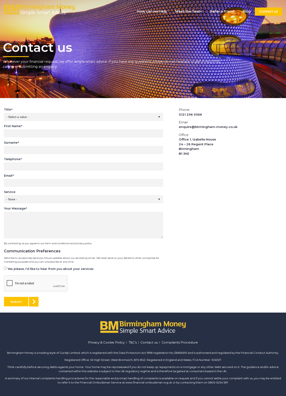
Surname (11, 142)
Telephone (12, 159)
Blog (247, 11)
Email (8, 176)
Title (7, 109)
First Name (12, 126)
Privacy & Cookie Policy (106, 342)
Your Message (15, 208)
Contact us (268, 11)
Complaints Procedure (180, 342)
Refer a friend (222, 11)
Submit (16, 301)
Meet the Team (188, 11)
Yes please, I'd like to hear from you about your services (51, 269)
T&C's (133, 342)
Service (9, 192)
